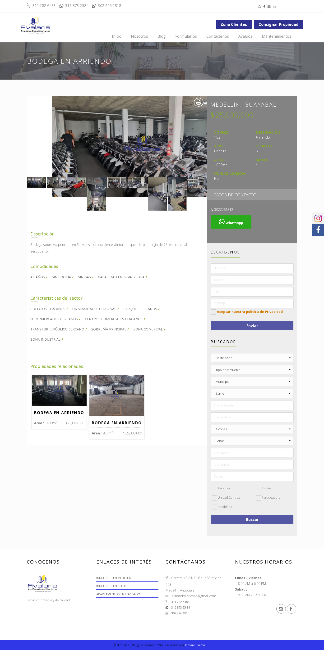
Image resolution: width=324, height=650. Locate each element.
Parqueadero (271, 497)
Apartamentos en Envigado (118, 594)
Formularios (186, 36)
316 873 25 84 (180, 607)
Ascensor (224, 488)
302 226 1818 (180, 613)
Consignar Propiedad (278, 24)
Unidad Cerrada (228, 497)
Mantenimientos (276, 36)
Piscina (266, 488)
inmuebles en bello (111, 586)
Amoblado (224, 507)
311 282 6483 (180, 602)
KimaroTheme (195, 645)
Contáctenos (217, 36)
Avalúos (245, 36)
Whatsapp (234, 223)
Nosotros (139, 36)
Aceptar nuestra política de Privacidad (250, 311)
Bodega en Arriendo (59, 412)
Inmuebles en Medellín (113, 578)
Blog (161, 36)
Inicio (116, 36)
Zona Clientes (234, 24)
